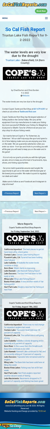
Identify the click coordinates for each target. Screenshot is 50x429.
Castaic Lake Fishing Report (27, 255)
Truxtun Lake (12, 60)
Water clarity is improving (24, 268)
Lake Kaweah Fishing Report (28, 271)
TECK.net (42, 411)
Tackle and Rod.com (28, 112)
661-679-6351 (39, 109)
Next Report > (40, 193)
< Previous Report (11, 193)
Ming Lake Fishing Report (24, 279)
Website (26, 96)
